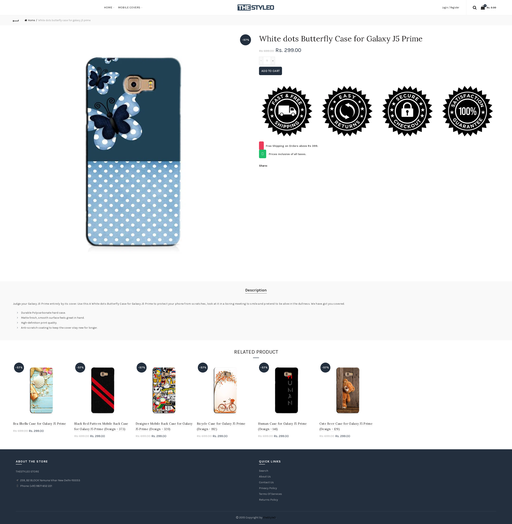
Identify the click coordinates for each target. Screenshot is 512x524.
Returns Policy (268, 499)
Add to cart (270, 71)
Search (263, 470)
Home (108, 7)
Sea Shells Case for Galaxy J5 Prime (39, 424)
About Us (265, 476)
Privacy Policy (268, 488)
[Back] (16, 20)
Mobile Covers (129, 7)
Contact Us (266, 482)
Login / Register (450, 7)
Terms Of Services (270, 494)
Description (256, 290)
